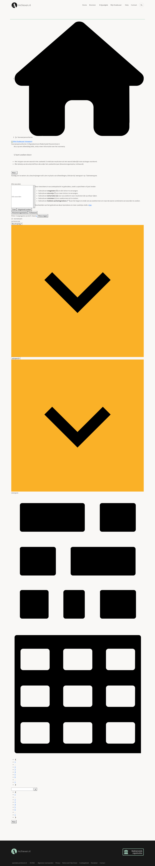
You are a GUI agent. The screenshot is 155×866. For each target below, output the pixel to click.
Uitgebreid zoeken (24, 209)
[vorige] (15, 759)
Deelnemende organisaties (136, 852)
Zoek (14, 209)
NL (142, 5)
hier (90, 205)
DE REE (32, 863)
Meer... (14, 173)
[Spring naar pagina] (35, 789)
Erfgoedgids (103, 5)
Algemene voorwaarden (45, 863)
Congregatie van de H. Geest (26, 216)
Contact (134, 5)
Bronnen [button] (92, 5)
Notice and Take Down (69, 863)
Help (127, 5)
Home (84, 5)
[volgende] (15, 785)
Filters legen (42, 216)
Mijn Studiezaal (116, 5)
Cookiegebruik (84, 863)
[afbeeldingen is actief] (77, 560)
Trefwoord (32, 213)
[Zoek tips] (34, 196)
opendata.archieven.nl (19, 863)
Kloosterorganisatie (19, 213)
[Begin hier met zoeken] (79, 78)
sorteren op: (15, 221)
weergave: (14, 493)
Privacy (57, 863)
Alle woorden (16, 184)
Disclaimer (94, 863)
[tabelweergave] (77, 692)
